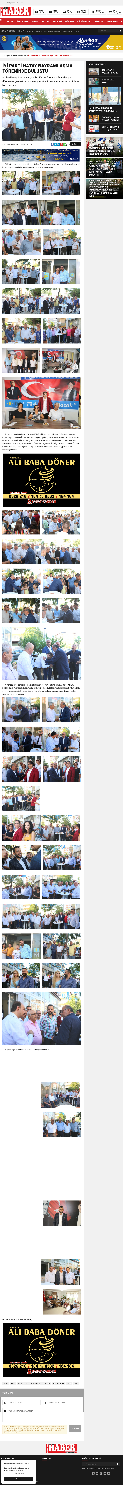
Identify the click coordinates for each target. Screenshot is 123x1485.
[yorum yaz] (68, 145)
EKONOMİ (57, 22)
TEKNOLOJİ (112, 22)
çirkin (6, 1383)
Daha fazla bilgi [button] (19, 1473)
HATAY (10, 22)
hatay (20, 1383)
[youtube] (105, 1473)
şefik (75, 1383)
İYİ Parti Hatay (35, 1383)
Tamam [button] (18, 1479)
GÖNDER (75, 1428)
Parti (69, 1383)
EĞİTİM (45, 22)
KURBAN (47, 1383)
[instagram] (101, 1473)
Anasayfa (6, 55)
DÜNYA (35, 22)
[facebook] (52, 145)
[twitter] (55, 145)
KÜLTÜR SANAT (84, 22)
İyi (26, 1383)
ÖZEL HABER (22, 22)
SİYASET (99, 22)
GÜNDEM (69, 22)
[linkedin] (58, 145)
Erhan (13, 1383)
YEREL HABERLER (19, 55)
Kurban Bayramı (58, 1383)
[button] (121, 21)
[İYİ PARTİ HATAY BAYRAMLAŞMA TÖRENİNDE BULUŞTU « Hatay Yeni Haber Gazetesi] (15, 12)
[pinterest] (61, 145)
